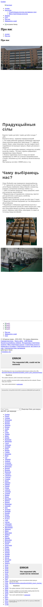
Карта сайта (19, 341)
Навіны (7, 15)
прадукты (8, 10)
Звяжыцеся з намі (11, 21)
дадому (7, 8)
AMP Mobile (28, 341)
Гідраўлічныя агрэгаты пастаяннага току (23, 12)
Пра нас (7, 19)
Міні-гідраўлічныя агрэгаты (18, 14)
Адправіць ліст (6, 352)
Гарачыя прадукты (7, 341)
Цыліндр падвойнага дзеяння (11, 343)
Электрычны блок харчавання (14, 348)
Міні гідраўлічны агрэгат (15, 344)
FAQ (6, 17)
